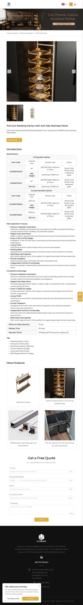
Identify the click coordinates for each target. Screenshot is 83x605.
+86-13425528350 (43, 583)
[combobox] (14, 480)
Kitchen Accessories (26, 33)
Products (15, 33)
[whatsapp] (80, 294)
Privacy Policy (69, 601)
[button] (9, 71)
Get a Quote (12, 140)
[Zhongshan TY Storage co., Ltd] (9, 4)
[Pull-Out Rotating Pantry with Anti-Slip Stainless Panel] (41, 71)
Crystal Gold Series (41, 33)
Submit (41, 519)
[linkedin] (41, 557)
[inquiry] (80, 299)
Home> (9, 33)
